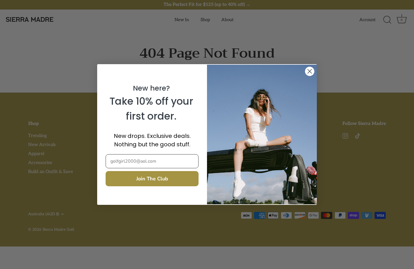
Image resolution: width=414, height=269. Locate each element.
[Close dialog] (310, 71)
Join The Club (152, 178)
